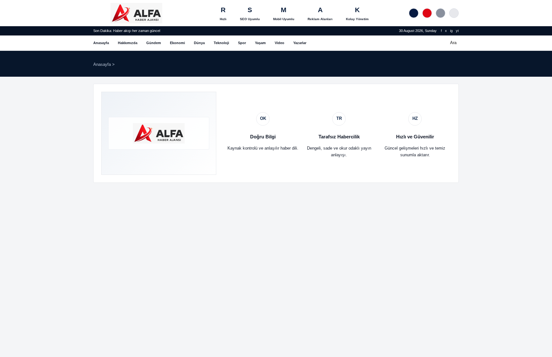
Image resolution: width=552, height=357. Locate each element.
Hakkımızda (127, 43)
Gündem (153, 43)
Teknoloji (221, 43)
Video (279, 43)
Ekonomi (177, 43)
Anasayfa (101, 43)
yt (457, 31)
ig (451, 31)
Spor (242, 43)
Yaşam (260, 43)
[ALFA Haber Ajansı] (136, 13)
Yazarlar (299, 43)
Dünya (199, 43)
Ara (453, 42)
